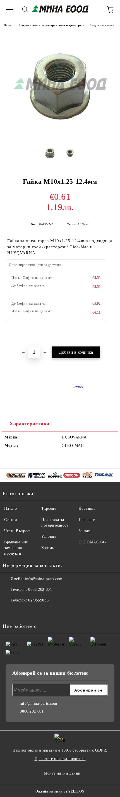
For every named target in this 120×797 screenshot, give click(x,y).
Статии (10, 520)
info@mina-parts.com (44, 579)
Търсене (48, 508)
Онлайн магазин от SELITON (60, 791)
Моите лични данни (62, 773)
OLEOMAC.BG (92, 542)
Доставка (87, 508)
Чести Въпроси (18, 531)
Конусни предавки (102, 25)
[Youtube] (22, 611)
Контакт (48, 548)
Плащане (87, 520)
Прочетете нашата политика (60, 759)
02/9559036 (38, 600)
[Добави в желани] (110, 337)
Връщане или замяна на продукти (16, 547)
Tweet (78, 386)
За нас (84, 531)
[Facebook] (10, 611)
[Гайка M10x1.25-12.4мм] (60, 136)
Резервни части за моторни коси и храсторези (51, 25)
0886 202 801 (40, 589)
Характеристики (29, 423)
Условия (48, 536)
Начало (8, 25)
